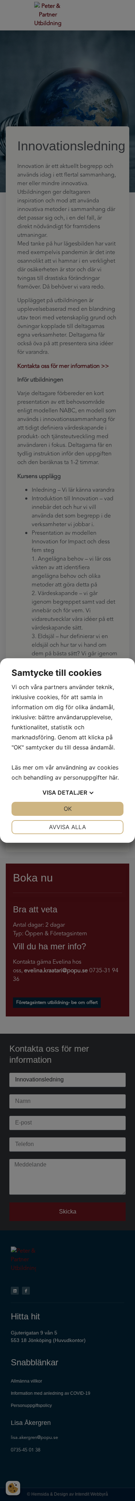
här (113, 777)
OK (68, 808)
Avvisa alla (67, 827)
